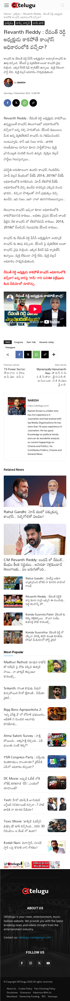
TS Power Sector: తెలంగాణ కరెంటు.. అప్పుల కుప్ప (15, 373)
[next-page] (12, 858)
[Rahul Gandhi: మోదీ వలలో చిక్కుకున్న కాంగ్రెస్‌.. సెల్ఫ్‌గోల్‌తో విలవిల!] (35, 491)
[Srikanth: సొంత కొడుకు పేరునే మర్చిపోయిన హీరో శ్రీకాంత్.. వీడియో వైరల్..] (57, 692)
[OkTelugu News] (23, 5)
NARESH (21, 82)
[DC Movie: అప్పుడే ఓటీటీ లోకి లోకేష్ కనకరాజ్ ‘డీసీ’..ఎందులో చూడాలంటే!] (57, 782)
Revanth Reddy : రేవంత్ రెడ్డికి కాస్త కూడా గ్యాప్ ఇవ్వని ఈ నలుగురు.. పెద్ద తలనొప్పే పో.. (45, 600)
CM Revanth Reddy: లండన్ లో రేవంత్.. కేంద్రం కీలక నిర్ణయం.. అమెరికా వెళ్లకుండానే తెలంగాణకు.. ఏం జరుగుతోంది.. (34, 564)
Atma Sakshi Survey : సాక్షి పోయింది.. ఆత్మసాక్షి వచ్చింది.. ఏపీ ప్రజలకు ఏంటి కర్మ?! (23, 740)
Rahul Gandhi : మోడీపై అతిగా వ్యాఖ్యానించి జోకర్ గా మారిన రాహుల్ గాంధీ (45, 582)
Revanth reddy (46, 342)
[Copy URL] (33, 103)
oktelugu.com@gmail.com (34, 937)
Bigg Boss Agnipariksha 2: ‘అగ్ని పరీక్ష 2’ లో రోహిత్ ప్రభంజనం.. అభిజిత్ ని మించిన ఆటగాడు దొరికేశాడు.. (25, 716)
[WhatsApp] (24, 103)
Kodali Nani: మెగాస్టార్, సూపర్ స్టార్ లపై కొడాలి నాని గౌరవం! (23, 845)
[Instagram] (30, 963)
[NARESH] (9, 82)
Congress (18, 342)
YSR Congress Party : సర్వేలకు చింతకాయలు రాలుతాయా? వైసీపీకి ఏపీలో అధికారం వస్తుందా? (24, 762)
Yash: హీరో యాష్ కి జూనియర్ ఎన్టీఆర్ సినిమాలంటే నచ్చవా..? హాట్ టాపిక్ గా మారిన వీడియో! (24, 805)
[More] (54, 354)
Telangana (10, 347)
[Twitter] (39, 963)
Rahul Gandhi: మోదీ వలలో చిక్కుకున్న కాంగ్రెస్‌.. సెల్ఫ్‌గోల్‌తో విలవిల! (31, 514)
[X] (16, 103)
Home (7, 13)
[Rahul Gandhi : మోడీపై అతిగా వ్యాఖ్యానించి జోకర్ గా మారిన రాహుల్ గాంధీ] (13, 583)
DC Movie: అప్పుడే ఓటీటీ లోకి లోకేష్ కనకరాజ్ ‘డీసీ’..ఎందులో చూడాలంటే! (22, 783)
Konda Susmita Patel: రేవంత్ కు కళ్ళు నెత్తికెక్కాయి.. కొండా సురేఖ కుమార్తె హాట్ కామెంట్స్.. (45, 618)
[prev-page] (6, 858)
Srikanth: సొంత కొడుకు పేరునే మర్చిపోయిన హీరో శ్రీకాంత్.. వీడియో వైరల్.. (24, 693)
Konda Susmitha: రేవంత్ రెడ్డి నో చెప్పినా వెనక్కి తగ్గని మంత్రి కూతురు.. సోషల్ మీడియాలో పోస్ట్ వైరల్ (45, 636)
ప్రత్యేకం (17, 13)
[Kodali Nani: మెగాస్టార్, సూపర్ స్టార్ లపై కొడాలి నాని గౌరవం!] (57, 846)
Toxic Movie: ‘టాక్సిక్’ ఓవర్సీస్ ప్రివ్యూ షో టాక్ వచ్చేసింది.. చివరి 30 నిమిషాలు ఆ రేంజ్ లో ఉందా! (24, 826)
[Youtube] (48, 963)
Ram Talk (31, 342)
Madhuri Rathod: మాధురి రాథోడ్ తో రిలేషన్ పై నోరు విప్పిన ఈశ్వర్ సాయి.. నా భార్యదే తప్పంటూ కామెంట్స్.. (25, 669)
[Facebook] (7, 103)
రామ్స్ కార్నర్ (23, 23)
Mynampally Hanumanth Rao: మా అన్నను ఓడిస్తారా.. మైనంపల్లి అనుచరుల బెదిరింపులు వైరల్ (51, 377)
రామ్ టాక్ (38, 23)
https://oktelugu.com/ (38, 405)
